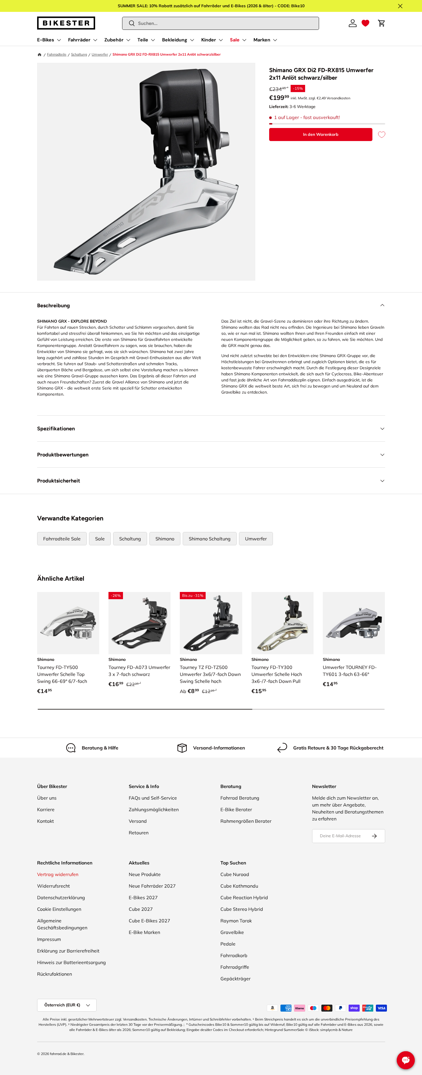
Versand (138, 821)
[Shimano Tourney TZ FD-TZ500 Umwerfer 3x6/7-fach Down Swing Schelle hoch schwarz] (211, 623)
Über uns (47, 798)
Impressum (49, 939)
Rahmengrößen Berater (245, 821)
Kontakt (45, 821)
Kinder (208, 40)
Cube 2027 (141, 909)
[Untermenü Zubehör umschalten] (128, 39)
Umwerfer (100, 54)
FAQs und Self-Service (153, 798)
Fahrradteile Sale (62, 539)
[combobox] (220, 23)
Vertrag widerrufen (57, 874)
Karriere (46, 809)
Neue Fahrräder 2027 (152, 886)
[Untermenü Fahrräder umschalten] (95, 39)
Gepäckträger (235, 978)
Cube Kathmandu (239, 886)
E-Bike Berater (236, 809)
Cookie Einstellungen (59, 909)
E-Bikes (45, 40)
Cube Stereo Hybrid (241, 909)
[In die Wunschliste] (378, 134)
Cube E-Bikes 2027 (149, 921)
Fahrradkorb (233, 955)
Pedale (228, 944)
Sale (235, 40)
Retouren (138, 832)
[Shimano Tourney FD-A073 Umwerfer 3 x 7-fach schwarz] (139, 623)
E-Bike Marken (144, 932)
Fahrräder (79, 40)
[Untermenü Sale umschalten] (244, 39)
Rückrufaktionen (54, 974)
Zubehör (114, 40)
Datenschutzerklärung (61, 897)
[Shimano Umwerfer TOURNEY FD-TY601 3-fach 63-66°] (354, 623)
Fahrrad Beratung (239, 798)
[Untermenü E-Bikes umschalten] (58, 39)
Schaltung (79, 54)
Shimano (164, 539)
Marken (261, 40)
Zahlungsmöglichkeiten (154, 809)
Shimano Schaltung (210, 539)
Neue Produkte (145, 874)
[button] (365, 23)
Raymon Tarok (236, 921)
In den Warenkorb (320, 134)
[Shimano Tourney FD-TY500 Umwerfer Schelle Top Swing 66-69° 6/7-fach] (68, 623)
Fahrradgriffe (234, 967)
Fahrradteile (56, 54)
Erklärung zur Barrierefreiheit (68, 951)
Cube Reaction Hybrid (244, 897)
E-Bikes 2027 (143, 897)
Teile (142, 40)
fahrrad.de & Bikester (67, 1054)
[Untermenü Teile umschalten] (152, 39)
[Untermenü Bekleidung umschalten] (192, 39)
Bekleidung (174, 40)
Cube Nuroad (234, 874)
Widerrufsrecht (53, 886)
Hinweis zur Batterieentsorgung (71, 962)
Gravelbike (232, 932)
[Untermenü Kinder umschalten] (220, 39)
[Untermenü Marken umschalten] (274, 39)
